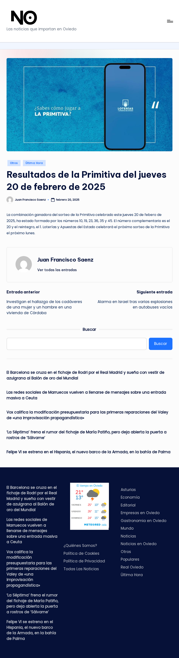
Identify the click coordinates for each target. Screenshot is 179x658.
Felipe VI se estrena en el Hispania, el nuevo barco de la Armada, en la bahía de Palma (88, 452)
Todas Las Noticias (81, 569)
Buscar (89, 329)
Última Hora (34, 163)
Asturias (128, 489)
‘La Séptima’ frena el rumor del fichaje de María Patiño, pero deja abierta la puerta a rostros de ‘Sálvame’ (87, 434)
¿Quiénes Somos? (80, 545)
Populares (130, 559)
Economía (130, 497)
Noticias (128, 536)
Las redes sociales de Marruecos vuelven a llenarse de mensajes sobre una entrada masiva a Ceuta (86, 395)
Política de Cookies (81, 553)
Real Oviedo (132, 567)
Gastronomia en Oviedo (143, 520)
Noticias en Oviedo (139, 543)
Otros (14, 163)
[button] (57, 270)
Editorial (128, 505)
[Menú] (169, 21)
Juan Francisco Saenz (65, 259)
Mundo (127, 528)
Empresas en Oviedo (140, 512)
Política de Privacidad (84, 561)
